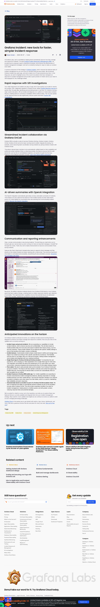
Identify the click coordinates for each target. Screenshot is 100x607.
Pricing (36, 4)
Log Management (24, 540)
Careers (84, 517)
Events (68, 521)
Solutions (29, 4)
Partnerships (85, 519)
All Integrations (39, 514)
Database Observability (10, 535)
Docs (57, 4)
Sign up (93, 4)
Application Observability (10, 526)
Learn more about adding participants (40, 154)
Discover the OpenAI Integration (19, 201)
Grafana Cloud (20, 4)
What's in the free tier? (10, 519)
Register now (81, 57)
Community (69, 519)
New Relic (38, 531)
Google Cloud (39, 521)
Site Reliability (23, 538)
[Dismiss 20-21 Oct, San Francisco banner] (93, 31)
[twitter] (53, 55)
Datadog (38, 528)
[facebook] (56, 55)
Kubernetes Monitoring (10, 528)
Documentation (71, 514)
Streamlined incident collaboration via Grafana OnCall (80, 20)
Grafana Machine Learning (48, 88)
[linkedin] (60, 55)
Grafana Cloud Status (9, 555)
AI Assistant (7, 521)
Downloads (54, 519)
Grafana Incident (31, 69)
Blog (8, 11)
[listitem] (9, 413)
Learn (51, 4)
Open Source (43, 4)
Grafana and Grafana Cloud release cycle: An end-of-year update (19, 447)
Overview (6, 514)
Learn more (50, 1)
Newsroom (85, 521)
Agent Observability (9, 524)
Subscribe (91, 502)
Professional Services (88, 531)
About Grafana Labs (87, 514)
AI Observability (24, 514)
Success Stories (86, 524)
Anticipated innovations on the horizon (76, 25)
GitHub (53, 517)
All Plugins (38, 517)
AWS (37, 519)
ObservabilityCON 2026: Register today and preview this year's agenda (78, 448)
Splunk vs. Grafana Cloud (89, 562)
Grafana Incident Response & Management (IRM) (38, 61)
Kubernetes (39, 526)
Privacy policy (84, 505)
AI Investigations (8, 550)
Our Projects (54, 514)
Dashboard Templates (57, 521)
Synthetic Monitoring (9, 539)
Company (62, 4)
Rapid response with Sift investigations (76, 18)
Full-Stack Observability (26, 517)
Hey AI (84, 533)
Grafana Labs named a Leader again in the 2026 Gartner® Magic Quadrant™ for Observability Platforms (50, 449)
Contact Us (85, 526)
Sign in (86, 4)
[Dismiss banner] (97, 599)
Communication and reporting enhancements (78, 23)
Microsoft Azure (40, 524)
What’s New (7, 552)
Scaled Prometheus (25, 531)
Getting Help (85, 528)
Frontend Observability (10, 537)
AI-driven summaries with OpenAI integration (78, 21)
